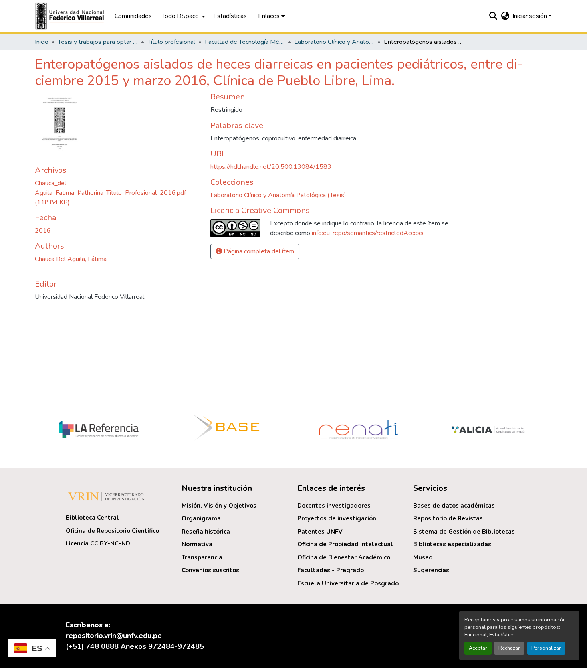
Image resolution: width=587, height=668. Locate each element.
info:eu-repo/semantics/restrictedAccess (368, 233)
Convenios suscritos (210, 570)
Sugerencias (431, 570)
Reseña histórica (206, 532)
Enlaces (269, 16)
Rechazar (509, 648)
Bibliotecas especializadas (452, 544)
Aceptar (478, 648)
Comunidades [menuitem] (133, 16)
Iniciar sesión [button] (530, 16)
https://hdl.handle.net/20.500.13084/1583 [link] (270, 166)
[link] (118, 192)
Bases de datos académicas (454, 506)
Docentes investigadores (334, 506)
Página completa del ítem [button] (258, 251)
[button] (71, 16)
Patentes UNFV (320, 532)
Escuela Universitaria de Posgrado (348, 583)
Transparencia (202, 557)
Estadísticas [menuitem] (230, 16)
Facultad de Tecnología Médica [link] (245, 42)
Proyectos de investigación (336, 518)
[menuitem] (182, 16)
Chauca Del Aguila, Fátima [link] (71, 259)
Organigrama (201, 518)
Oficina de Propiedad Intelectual (345, 544)
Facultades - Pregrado (330, 570)
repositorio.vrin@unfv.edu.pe (114, 635)
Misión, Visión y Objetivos (219, 506)
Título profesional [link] (171, 42)
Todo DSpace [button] (180, 16)
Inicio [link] (41, 42)
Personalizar (546, 648)
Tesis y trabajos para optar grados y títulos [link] (98, 42)
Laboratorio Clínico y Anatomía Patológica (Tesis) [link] (334, 42)
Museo (422, 557)
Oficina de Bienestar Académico (343, 557)
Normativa (197, 544)
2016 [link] (43, 230)
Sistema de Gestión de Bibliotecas (464, 532)
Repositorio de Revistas (448, 518)
